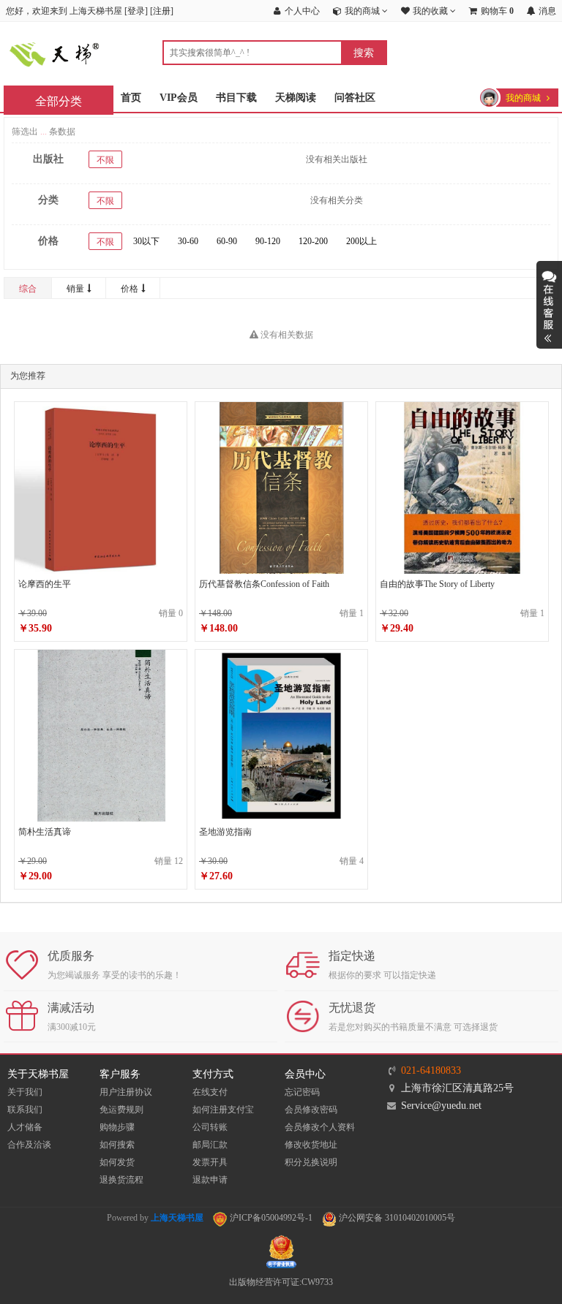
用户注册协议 (126, 1092)
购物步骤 (117, 1127)
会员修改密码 (311, 1109)
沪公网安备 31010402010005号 (396, 1218)
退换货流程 (121, 1180)
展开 (549, 305)
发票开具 (210, 1162)
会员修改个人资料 (320, 1127)
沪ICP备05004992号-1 (270, 1218)
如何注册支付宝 (223, 1109)
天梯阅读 (295, 97)
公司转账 (210, 1127)
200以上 (361, 241)
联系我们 (24, 1109)
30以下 (146, 241)
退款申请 (210, 1180)
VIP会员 (179, 97)
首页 (131, 97)
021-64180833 (431, 1070)
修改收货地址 (311, 1145)
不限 (105, 160)
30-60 (188, 241)
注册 (162, 11)
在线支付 (210, 1092)
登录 (136, 11)
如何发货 (117, 1162)
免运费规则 (121, 1109)
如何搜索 (117, 1145)
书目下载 (236, 97)
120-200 (313, 241)
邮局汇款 (210, 1145)
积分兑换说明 (311, 1162)
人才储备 (24, 1127)
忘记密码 (302, 1092)
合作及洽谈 (29, 1145)
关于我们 (24, 1092)
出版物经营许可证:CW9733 (281, 1282)
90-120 (267, 241)
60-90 (227, 241)
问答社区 (354, 97)
